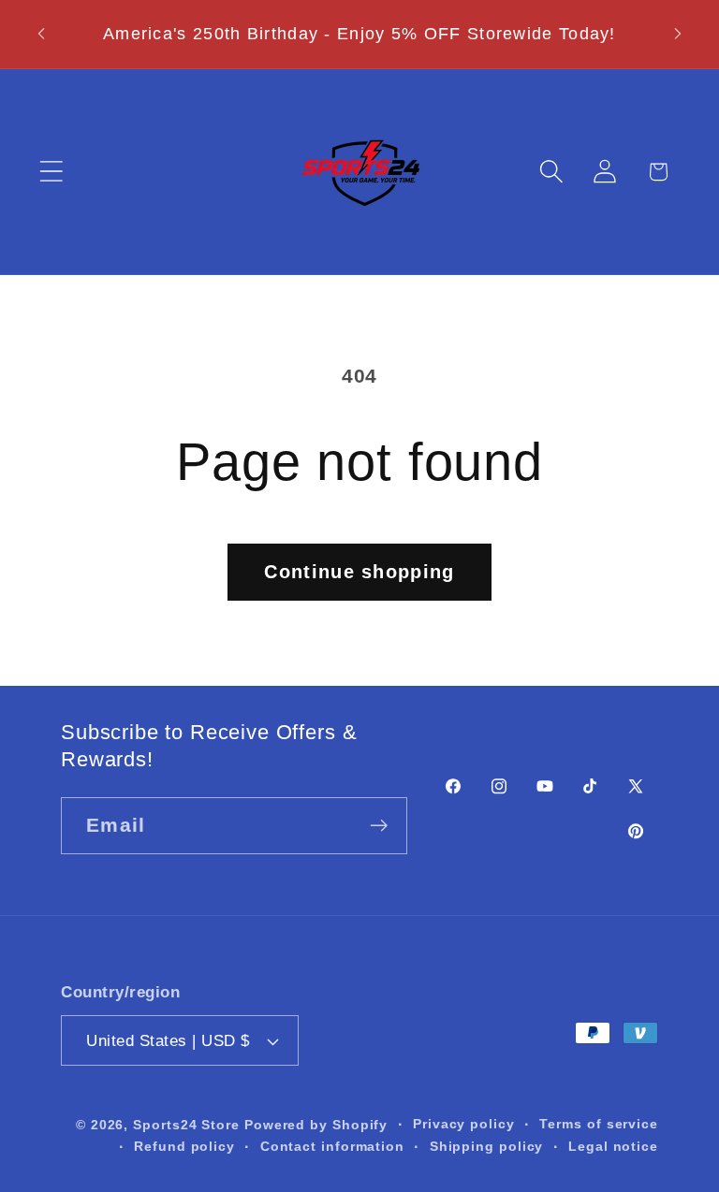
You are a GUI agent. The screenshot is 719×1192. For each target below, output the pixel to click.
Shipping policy (487, 1146)
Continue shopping (359, 571)
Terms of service (598, 1123)
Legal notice (613, 1146)
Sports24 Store (186, 1124)
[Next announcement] (677, 33)
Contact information (332, 1146)
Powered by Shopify (316, 1124)
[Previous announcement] (41, 33)
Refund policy (184, 1146)
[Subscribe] (378, 825)
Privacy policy (464, 1123)
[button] (51, 171)
